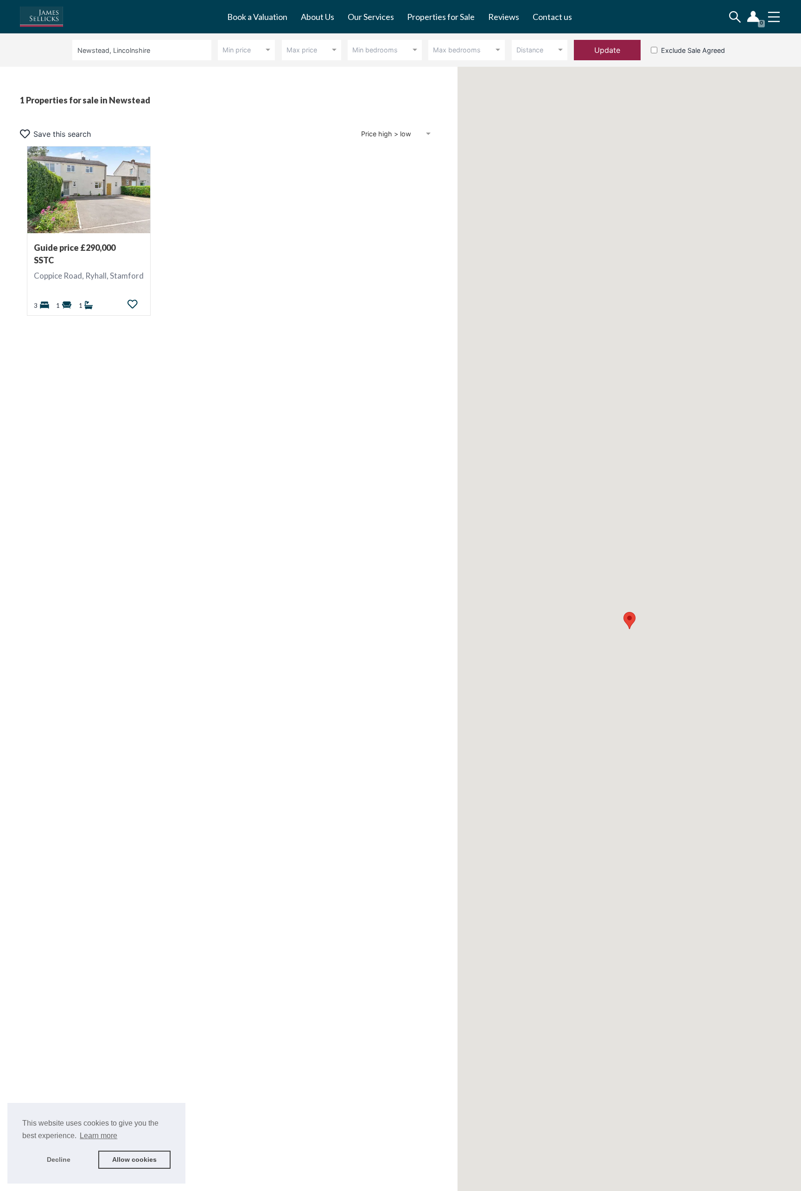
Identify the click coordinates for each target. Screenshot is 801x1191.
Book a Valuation (257, 17)
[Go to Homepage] (48, 17)
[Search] (735, 17)
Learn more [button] (98, 1136)
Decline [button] (58, 1159)
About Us (317, 17)
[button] (629, 620)
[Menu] (774, 17)
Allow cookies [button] (134, 1159)
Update (607, 50)
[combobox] (143, 50)
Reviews (503, 17)
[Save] (132, 304)
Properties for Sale (441, 17)
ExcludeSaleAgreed (693, 50)
